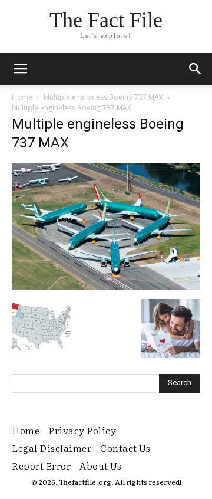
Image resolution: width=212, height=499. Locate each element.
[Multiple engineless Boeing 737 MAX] (106, 286)
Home (22, 97)
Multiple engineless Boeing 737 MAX (103, 97)
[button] (195, 69)
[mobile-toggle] (20, 69)
